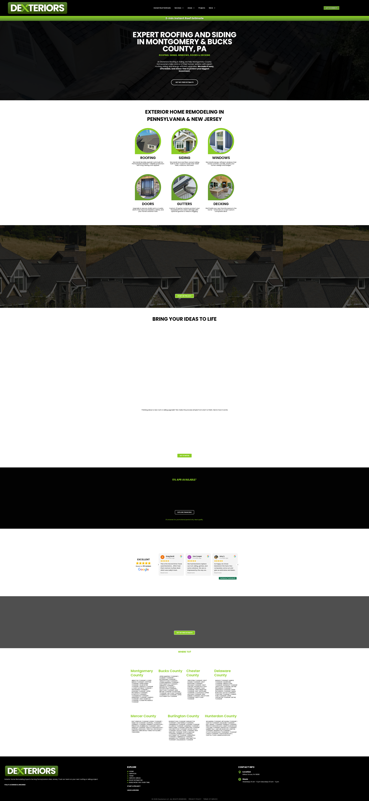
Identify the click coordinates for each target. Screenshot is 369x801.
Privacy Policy (195, 799)
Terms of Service (210, 799)
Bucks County (170, 670)
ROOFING (148, 157)
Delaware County (222, 672)
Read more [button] (164, 573)
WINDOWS (221, 157)
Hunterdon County (221, 716)
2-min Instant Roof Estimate (184, 18)
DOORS (148, 203)
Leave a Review (133, 790)
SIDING (184, 157)
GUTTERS (184, 203)
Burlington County (183, 716)
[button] (331, 8)
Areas (190, 8)
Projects (202, 8)
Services (178, 8)
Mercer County (143, 716)
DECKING (221, 203)
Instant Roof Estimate (162, 8)
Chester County (193, 672)
